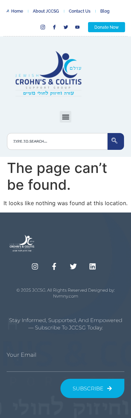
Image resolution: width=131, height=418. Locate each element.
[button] (65, 117)
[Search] (116, 141)
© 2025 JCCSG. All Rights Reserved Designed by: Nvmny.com (65, 293)
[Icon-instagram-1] (43, 27)
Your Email (21, 355)
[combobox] (57, 141)
